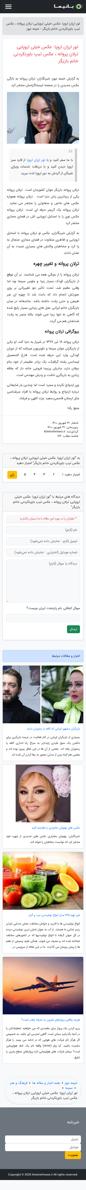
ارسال (73, 629)
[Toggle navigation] (8, 6)
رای (12, 474)
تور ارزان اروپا (36, 160)
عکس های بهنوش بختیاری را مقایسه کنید (56, 828)
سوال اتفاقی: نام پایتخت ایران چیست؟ (53, 608)
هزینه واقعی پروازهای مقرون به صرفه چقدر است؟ (50, 1020)
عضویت (73, 1155)
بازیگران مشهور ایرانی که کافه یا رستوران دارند (53, 729)
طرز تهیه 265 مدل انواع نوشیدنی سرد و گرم (54, 915)
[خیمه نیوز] (68, 7)
